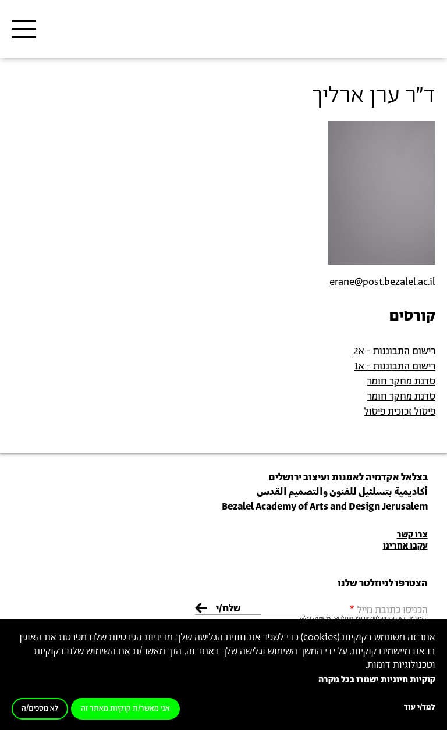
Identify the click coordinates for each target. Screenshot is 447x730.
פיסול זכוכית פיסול (399, 412)
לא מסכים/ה (40, 708)
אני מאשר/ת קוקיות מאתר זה (125, 708)
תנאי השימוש (330, 618)
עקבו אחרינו (405, 546)
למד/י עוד (419, 707)
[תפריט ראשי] (24, 29)
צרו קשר (412, 535)
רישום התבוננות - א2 (394, 351)
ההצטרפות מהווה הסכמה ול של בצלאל (364, 618)
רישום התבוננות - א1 (394, 366)
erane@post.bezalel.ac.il (382, 282)
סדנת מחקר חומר (401, 382)
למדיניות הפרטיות (363, 618)
